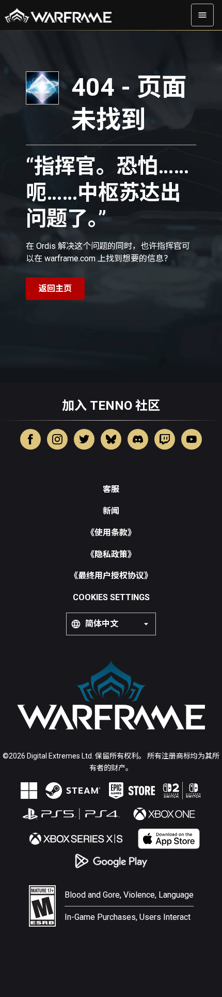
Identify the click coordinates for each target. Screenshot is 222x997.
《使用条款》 (111, 533)
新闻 (111, 511)
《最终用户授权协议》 (111, 576)
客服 (111, 489)
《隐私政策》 (111, 554)
